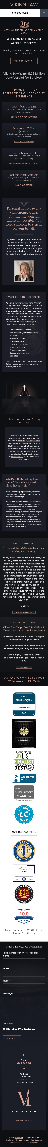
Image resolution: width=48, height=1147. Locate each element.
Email (6, 968)
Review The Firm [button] (24, 1120)
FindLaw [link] (34, 1142)
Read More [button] (24, 667)
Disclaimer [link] (10, 1140)
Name (6, 955)
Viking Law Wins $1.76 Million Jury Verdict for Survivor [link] (24, 76)
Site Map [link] (19, 1140)
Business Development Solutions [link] (26, 1141)
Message (8, 993)
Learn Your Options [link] (24, 185)
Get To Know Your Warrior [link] (24, 117)
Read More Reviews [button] (24, 612)
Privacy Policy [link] (29, 1140)
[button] (44, 13)
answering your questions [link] (29, 440)
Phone (6, 980)
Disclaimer (8, 1023)
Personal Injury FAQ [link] (24, 141)
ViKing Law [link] (19, 1138)
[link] (24, 4)
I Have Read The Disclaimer (21, 1029)
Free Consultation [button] (24, 61)
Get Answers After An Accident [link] (24, 163)
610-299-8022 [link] (20, 12)
